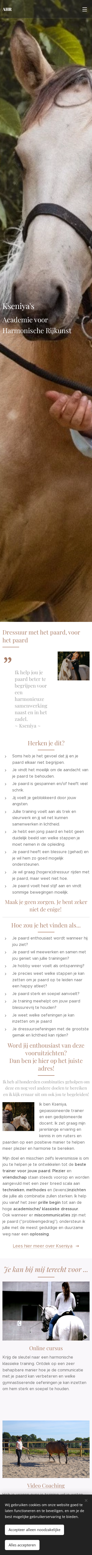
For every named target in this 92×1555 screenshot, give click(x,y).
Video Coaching (46, 1485)
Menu (85, 9)
